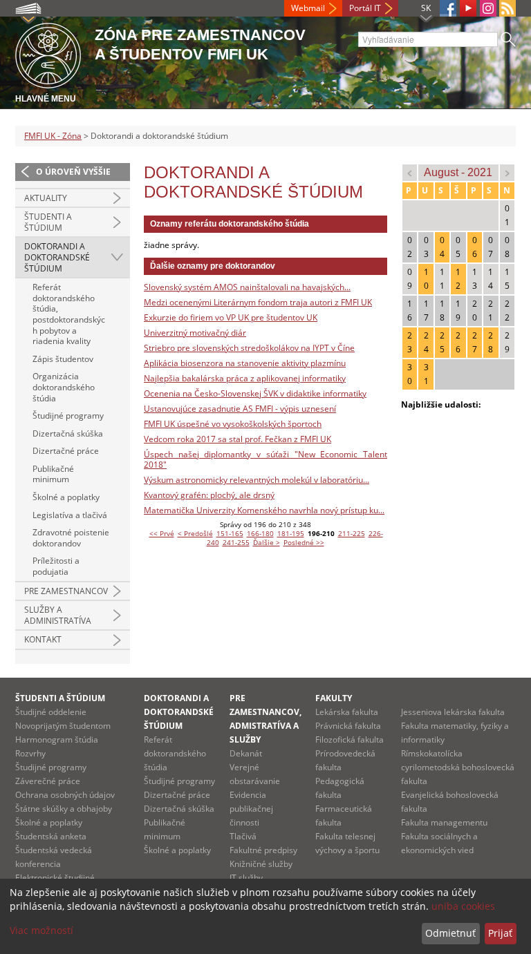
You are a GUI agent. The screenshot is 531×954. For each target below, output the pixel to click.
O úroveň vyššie (73, 172)
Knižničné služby (261, 864)
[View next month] (507, 172)
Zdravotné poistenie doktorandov (70, 537)
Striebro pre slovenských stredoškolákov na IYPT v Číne (249, 348)
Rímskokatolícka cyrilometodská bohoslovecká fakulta (457, 767)
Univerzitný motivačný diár (195, 332)
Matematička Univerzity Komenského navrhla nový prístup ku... (264, 510)
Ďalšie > (266, 542)
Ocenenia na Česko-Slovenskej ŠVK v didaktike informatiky (255, 393)
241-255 (236, 542)
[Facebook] (448, 8)
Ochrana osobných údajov (65, 795)
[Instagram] (488, 8)
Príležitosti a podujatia (56, 566)
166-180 (260, 533)
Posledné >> (303, 542)
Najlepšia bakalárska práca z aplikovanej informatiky (245, 378)
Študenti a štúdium (48, 222)
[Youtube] (468, 8)
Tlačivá (243, 836)
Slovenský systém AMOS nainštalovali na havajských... (247, 287)
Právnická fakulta (348, 726)
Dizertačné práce (65, 451)
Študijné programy (68, 415)
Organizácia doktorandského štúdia (63, 386)
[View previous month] (409, 172)
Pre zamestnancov (66, 591)
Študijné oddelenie (50, 712)
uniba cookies (463, 906)
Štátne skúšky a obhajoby (63, 808)
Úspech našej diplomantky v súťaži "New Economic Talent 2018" (265, 459)
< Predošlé (195, 533)
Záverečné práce (47, 781)
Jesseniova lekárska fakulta (453, 712)
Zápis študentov (62, 359)
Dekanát (246, 753)
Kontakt (43, 639)
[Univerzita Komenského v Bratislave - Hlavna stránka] (48, 53)
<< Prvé (161, 533)
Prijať (500, 932)
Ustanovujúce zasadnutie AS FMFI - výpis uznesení (240, 408)
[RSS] (507, 8)
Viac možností (41, 930)
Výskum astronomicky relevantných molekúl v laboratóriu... (256, 480)
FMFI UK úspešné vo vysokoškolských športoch (233, 424)
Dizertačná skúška (67, 433)
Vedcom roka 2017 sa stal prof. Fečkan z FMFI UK (237, 439)
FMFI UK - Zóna (53, 136)
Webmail (308, 8)
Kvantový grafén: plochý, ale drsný (209, 495)
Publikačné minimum (53, 474)
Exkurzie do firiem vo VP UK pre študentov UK (230, 317)
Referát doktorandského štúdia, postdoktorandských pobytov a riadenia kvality (68, 314)
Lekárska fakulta (346, 712)
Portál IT (365, 8)
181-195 (290, 533)
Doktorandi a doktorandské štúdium (57, 257)
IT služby (246, 878)
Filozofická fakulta (349, 739)
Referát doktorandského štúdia (175, 753)
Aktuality (45, 198)
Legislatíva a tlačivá (69, 515)
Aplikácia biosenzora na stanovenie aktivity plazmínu (245, 363)
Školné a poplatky (66, 497)
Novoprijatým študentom (63, 726)
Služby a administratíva (57, 615)
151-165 (229, 533)
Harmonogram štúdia (56, 739)
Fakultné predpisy (263, 850)
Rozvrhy (30, 753)
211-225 (351, 533)
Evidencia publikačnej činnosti (251, 808)
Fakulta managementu (444, 822)
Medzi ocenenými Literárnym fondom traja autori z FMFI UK (258, 302)
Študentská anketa (50, 836)
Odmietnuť (450, 932)
